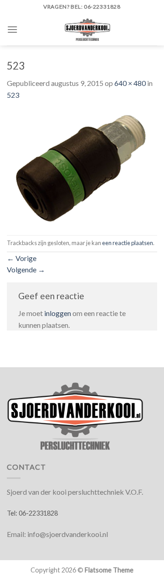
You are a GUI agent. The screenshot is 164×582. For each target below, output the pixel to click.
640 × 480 (130, 83)
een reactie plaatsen (127, 242)
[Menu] (12, 29)
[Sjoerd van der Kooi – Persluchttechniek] (87, 29)
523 (13, 94)
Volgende (26, 269)
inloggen (57, 313)
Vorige (21, 258)
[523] (82, 166)
